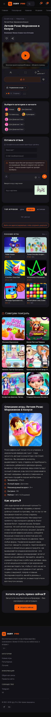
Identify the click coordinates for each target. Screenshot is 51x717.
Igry (19, 3)
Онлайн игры (8, 19)
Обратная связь (8, 675)
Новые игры (20, 19)
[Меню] (4, 3)
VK (3, 692)
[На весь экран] (25, 72)
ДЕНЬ (22, 209)
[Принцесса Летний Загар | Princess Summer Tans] (37, 356)
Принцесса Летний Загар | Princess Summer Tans (38, 370)
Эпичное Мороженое (10, 342)
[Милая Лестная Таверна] (37, 328)
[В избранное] (6, 38)
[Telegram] (4, 707)
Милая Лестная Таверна (36, 342)
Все (43, 234)
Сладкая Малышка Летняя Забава (38, 397)
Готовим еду (14, 114)
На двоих (38, 10)
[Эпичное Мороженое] (13, 328)
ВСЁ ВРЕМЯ (41, 209)
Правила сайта (8, 679)
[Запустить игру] (25, 55)
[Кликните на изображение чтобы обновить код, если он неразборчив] (41, 190)
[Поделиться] (12, 38)
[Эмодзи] (35, 177)
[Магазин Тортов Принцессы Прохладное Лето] (13, 356)
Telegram (5, 689)
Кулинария (30, 114)
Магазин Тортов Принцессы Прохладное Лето (13, 370)
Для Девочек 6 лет (16, 119)
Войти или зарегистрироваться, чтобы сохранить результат (25, 225)
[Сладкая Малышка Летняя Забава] (37, 383)
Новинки (28, 10)
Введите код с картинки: (13, 183)
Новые (11, 109)
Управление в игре (16, 88)
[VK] (9, 707)
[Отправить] (44, 176)
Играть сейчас (27, 607)
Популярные (16, 10)
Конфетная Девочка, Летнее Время (13, 397)
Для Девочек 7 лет (16, 124)
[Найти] (29, 4)
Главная (5, 10)
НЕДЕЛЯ (30, 209)
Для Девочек (27, 109)
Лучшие (5, 665)
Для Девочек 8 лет (16, 129)
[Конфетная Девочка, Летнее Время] (13, 383)
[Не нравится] (44, 79)
